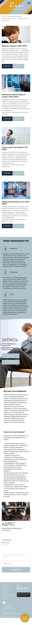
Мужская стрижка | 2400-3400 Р (14, 46)
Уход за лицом (5, 20)
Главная (4, 16)
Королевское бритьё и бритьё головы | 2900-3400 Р (13, 96)
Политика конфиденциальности (9, 616)
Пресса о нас (6, 588)
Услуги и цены (6, 590)
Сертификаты (6, 597)
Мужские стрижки (6, 18)
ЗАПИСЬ (10, 339)
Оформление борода (22, 18)
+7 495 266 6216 (6, 540)
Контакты (5, 599)
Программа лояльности (8, 594)
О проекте (5, 585)
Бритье (14, 18)
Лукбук (4, 592)
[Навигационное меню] (29, 3)
